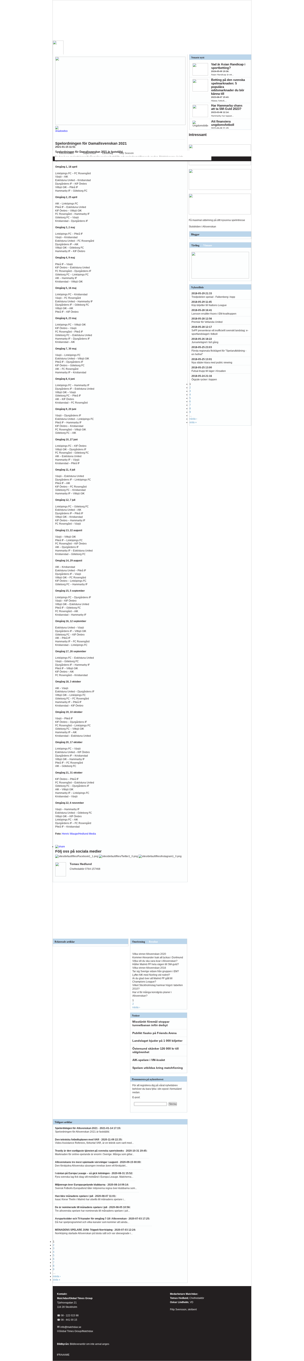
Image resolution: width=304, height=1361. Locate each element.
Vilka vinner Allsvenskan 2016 (149, 967)
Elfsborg (82, 158)
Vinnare (207, 245)
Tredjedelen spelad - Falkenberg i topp (213, 297)
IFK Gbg (95, 158)
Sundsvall (185, 158)
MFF (160, 158)
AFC (57, 158)
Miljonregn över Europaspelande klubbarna (80, 1184)
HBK (105, 158)
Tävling (195, 245)
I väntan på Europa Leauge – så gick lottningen (82, 1173)
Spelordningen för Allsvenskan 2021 (76, 1128)
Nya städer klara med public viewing (211, 362)
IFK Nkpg (171, 158)
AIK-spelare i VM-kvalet (148, 1060)
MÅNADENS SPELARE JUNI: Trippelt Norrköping (84, 1229)
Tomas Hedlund (179, 1298)
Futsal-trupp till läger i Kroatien (208, 371)
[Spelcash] (220, 164)
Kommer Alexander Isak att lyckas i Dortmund (157, 957)
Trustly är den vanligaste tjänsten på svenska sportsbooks (89, 1150)
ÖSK (196, 158)
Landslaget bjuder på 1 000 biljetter (157, 1040)
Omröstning (138, 941)
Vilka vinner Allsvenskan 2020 (149, 954)
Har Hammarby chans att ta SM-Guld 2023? (226, 107)
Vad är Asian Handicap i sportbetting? (228, 66)
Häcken (130, 158)
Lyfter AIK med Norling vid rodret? (151, 974)
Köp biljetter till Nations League (209, 305)
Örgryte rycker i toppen (204, 379)
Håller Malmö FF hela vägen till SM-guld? (155, 964)
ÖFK (205, 158)
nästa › (136, 1007)
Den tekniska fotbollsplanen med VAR (77, 1139)
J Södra (142, 158)
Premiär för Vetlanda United (207, 322)
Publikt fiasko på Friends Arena (154, 1033)
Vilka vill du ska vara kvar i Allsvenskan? (154, 961)
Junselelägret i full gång (204, 342)
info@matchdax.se (70, 1327)
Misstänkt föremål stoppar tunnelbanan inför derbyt (150, 1023)
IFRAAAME (63, 1354)
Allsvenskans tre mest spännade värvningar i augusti (86, 1162)
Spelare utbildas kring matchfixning (157, 1067)
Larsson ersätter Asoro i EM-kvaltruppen (213, 313)
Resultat (153, 941)
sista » (56, 1279)
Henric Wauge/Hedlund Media (79, 833)
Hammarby (116, 158)
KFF (152, 158)
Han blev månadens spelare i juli (74, 1196)
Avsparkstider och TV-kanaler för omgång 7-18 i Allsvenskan (91, 1218)
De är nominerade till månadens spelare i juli (81, 1207)
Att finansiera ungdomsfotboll (222, 123)
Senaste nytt (197, 57)
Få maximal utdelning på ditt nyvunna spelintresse (217, 220)
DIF (72, 158)
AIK (65, 158)
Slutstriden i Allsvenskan (202, 226)
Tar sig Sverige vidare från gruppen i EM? (155, 971)
